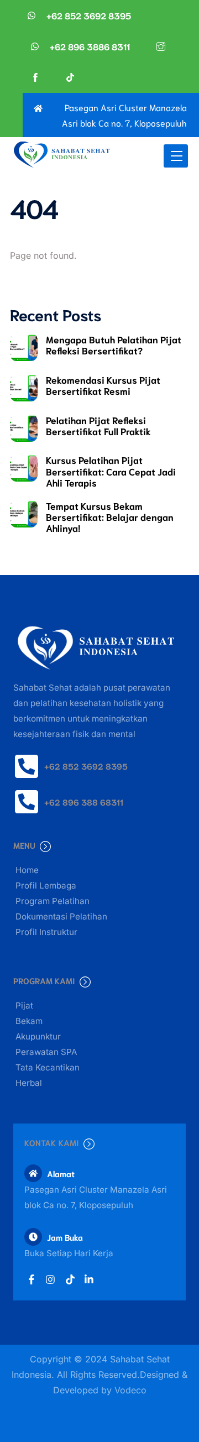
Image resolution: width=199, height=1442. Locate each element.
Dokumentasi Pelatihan (61, 916)
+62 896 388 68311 (83, 801)
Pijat (24, 1005)
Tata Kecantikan (47, 1067)
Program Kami (44, 980)
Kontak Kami (51, 1142)
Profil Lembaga (45, 885)
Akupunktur (38, 1036)
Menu (24, 844)
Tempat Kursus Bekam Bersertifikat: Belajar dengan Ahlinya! (110, 516)
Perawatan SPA (46, 1052)
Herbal (28, 1083)
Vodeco (130, 1390)
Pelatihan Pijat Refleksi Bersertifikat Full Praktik (98, 425)
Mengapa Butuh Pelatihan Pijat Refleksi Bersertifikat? (113, 344)
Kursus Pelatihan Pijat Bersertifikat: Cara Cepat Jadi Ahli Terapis (111, 470)
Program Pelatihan (52, 901)
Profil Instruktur (46, 932)
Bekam (29, 1021)
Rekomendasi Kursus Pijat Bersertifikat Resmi (103, 385)
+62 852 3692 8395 (86, 765)
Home (27, 870)
